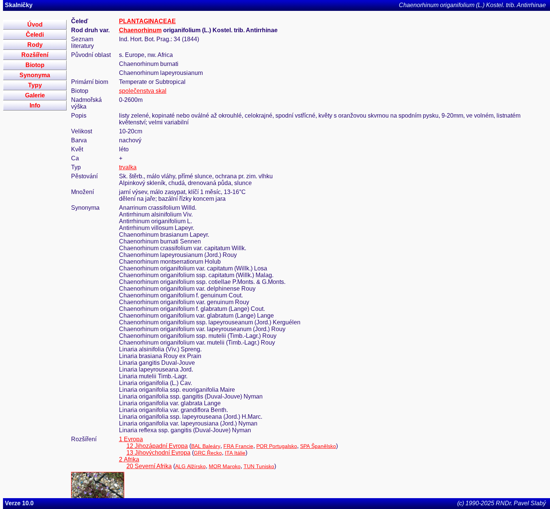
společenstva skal (142, 91)
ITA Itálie (235, 453)
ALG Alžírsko (190, 466)
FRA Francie (238, 446)
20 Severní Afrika (149, 466)
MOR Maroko (225, 466)
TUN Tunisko (259, 466)
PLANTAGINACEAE (147, 21)
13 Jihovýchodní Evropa (158, 452)
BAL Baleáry (205, 446)
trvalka (128, 167)
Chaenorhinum (140, 30)
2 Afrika (129, 459)
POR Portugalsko (276, 446)
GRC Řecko (208, 453)
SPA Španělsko (318, 446)
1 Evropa (131, 439)
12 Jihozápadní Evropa (157, 446)
